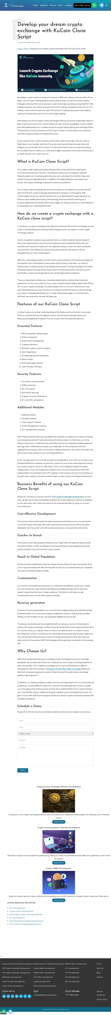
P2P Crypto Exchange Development (16, 968)
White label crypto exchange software (26, 915)
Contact (68, 5)
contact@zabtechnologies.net (45, 995)
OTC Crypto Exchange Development (16, 973)
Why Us (53, 5)
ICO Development (72, 968)
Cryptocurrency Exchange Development (17, 964)
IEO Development (72, 977)
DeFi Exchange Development (45, 986)
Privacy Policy (102, 999)
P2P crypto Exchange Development (25, 924)
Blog (60, 5)
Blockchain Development (11, 977)
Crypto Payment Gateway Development (49, 964)
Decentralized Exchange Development (26, 921)
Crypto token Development (21, 911)
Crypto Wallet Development (44, 968)
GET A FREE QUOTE (82, 5)
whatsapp (94, 5)
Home (35, 5)
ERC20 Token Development (44, 973)
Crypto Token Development (12, 986)
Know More (59, 822)
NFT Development (72, 982)
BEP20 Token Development (76, 964)
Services (43, 5)
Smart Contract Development (13, 982)
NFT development (17, 908)
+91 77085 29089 (71, 995)
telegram (101, 5)
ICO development (17, 918)
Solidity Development (42, 982)
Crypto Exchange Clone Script (29, 42)
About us (100, 968)
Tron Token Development (43, 977)
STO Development (72, 973)
